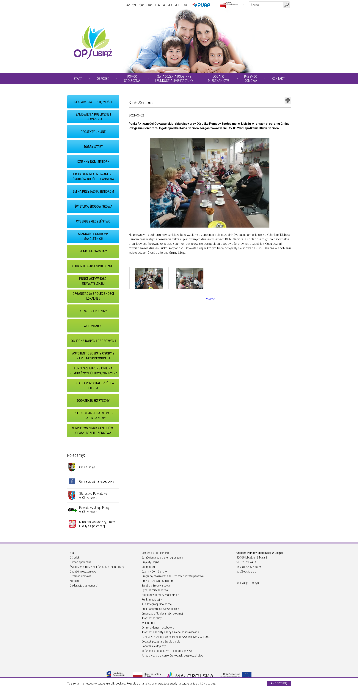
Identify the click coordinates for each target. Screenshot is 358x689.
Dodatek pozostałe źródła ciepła (93, 385)
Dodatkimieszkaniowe (218, 78)
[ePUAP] (201, 5)
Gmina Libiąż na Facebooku (96, 481)
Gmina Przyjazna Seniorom (93, 191)
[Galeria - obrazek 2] (189, 278)
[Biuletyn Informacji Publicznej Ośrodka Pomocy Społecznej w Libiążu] (229, 5)
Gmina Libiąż (87, 467)
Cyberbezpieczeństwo (93, 221)
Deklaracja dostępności (93, 102)
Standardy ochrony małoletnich (93, 236)
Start (77, 78)
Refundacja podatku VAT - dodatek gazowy (93, 415)
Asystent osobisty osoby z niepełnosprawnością (93, 355)
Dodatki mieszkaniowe (83, 571)
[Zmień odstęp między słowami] (149, 5)
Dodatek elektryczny (93, 400)
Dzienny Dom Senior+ (93, 162)
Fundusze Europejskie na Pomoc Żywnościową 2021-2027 (93, 370)
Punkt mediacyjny (93, 251)
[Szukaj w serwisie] (286, 5)
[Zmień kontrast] (185, 5)
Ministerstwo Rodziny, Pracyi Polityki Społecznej (97, 524)
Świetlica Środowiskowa (93, 206)
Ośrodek (103, 78)
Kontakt (278, 78)
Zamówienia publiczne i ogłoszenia (93, 116)
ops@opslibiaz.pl (246, 571)
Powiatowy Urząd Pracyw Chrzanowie (94, 510)
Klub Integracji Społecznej (93, 266)
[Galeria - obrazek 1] (149, 278)
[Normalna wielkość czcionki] (164, 5)
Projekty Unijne (93, 132)
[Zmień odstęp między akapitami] (134, 5)
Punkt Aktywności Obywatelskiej (93, 281)
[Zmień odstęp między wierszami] (141, 5)
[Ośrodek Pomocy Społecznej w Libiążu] (92, 42)
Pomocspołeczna (132, 78)
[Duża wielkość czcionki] (170, 5)
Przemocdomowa (250, 78)
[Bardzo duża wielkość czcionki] (178, 5)
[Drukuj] (288, 100)
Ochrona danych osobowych (93, 341)
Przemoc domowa (80, 576)
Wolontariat (93, 326)
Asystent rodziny (93, 311)
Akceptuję (279, 683)
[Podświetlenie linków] (128, 5)
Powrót (210, 299)
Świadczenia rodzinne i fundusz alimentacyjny (97, 567)
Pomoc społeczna (80, 562)
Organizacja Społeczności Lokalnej (93, 296)
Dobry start (93, 147)
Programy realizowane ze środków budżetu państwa (93, 176)
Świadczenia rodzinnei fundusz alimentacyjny (174, 78)
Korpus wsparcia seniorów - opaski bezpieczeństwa (93, 430)
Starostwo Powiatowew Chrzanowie (93, 496)
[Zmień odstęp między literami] (157, 5)
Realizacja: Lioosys (247, 583)
